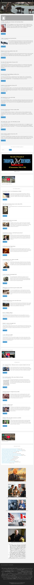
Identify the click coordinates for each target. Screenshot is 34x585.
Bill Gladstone (5, 221)
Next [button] (31, 162)
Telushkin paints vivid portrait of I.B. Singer (7, 452)
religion (19, 577)
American (13, 568)
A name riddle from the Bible (8, 334)
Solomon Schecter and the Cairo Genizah (10, 220)
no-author (3, 39)
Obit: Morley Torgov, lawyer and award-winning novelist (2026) (10, 448)
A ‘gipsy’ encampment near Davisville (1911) (8, 38)
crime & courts (28, 570)
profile (14, 577)
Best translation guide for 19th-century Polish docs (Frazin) (13, 377)
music (28, 574)
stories (30, 577)
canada (20, 570)
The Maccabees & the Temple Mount (9, 246)
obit (14, 576)
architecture (28, 568)
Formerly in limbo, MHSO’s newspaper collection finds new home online (11, 454)
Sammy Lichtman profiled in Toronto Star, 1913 (9, 133)
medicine (10, 574)
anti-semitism (20, 568)
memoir (14, 574)
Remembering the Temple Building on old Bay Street (10, 74)
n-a (3, 192)
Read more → (3, 33)
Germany (15, 571)
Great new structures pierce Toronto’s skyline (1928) (10, 109)
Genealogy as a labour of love (8, 404)
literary (5, 574)
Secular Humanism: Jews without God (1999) (10, 259)
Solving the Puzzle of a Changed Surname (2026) (11, 391)
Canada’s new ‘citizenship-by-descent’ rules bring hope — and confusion (11, 449)
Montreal (19, 574)
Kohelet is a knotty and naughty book (9, 323)
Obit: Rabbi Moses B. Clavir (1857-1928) (8, 97)
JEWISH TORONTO (25, 573)
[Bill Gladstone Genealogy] (17, 8)
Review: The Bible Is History (8, 312)
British (15, 570)
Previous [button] (2, 162)
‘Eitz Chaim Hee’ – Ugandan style (6, 460)
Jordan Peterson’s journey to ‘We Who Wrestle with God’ (13, 232)
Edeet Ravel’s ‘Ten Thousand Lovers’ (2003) (7, 458)
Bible (4, 570)
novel (9, 576)
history (24, 571)
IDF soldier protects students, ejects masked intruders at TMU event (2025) (11, 455)
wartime (23, 578)
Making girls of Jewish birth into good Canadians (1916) (12, 287)
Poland (5, 577)
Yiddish (28, 578)
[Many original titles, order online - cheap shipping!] (17, 162)
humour (5, 573)
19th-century (5, 568)
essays (3, 571)
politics (9, 577)
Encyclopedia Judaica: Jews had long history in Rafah (12, 191)
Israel (9, 573)
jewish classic (15, 573)
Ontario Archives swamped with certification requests (9, 451)
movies (24, 574)
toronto (12, 579)
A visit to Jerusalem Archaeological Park (10, 274)
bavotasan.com (21, 583)
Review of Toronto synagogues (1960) (7, 459)
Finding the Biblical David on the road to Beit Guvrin (12, 300)
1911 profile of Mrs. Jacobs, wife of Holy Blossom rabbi (10, 121)
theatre (5, 578)
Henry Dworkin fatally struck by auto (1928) (7, 456)
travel (18, 578)
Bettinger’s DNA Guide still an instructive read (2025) (12, 417)
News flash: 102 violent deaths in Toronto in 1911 (9, 62)
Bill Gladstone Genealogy (17, 582)
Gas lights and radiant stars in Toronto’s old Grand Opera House (12, 21)
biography (9, 570)
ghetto (19, 571)
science (23, 577)
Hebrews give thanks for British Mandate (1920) (8, 457)
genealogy (9, 571)
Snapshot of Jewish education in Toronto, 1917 (9, 85)
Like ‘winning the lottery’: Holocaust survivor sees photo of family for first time (16, 364)
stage (26, 577)
